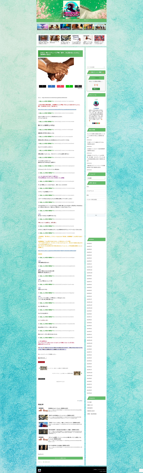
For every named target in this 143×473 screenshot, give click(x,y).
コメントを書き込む (60, 458)
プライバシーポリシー (102, 469)
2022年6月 (89, 387)
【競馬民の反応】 (42, 378)
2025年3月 (89, 293)
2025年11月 (89, 269)
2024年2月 (89, 331)
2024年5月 (89, 322)
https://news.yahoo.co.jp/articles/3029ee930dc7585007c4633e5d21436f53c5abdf (57, 250)
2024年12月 (89, 302)
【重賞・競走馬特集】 (92, 413)
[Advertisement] (60, 92)
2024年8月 (89, 313)
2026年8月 (89, 243)
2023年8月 (89, 349)
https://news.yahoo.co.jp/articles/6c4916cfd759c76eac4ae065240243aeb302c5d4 (57, 109)
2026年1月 (89, 264)
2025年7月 (89, 281)
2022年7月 (89, 384)
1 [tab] (69, 46)
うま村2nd (96, 108)
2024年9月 (89, 311)
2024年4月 (89, 325)
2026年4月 (89, 255)
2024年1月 (89, 334)
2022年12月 (89, 372)
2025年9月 (89, 275)
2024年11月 (89, 305)
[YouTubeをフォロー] (96, 123)
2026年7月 (89, 246)
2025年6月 (89, 284)
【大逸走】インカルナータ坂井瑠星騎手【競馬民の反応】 (96, 149)
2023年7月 (89, 352)
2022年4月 (89, 393)
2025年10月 (89, 272)
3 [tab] (73, 46)
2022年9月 (89, 378)
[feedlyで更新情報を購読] (97, 123)
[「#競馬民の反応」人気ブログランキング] (42, 358)
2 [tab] (71, 46)
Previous (37, 40)
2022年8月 (89, 381)
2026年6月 (89, 249)
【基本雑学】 (90, 408)
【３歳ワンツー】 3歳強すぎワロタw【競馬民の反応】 (95, 143)
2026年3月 (89, 258)
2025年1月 (89, 299)
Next (105, 40)
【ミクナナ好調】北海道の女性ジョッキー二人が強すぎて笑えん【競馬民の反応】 (96, 135)
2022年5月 (89, 390)
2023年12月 (89, 337)
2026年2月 (89, 261)
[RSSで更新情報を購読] (99, 123)
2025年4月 (89, 290)
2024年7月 (89, 316)
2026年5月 (89, 252)
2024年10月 (89, 308)
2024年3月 (89, 328)
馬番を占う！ (96, 88)
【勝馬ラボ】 (90, 405)
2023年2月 (89, 366)
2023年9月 (89, 346)
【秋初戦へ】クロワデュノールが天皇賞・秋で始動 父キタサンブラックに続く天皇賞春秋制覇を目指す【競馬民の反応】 (96, 158)
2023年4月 (89, 360)
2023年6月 (89, 355)
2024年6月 (89, 319)
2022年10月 (89, 375)
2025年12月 (89, 266)
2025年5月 (89, 287)
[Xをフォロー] (94, 123)
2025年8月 (89, 278)
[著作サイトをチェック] (93, 123)
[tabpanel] (43, 40)
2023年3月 (89, 363)
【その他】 (89, 402)
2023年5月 (89, 357)
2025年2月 (89, 296)
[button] (78, 86)
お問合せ (95, 469)
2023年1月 (89, 369)
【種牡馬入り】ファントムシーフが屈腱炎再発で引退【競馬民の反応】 (96, 166)
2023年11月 (89, 340)
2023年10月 (89, 343)
